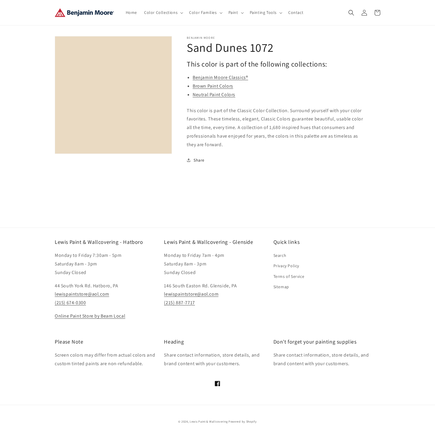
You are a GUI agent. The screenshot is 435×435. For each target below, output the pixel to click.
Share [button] (199, 160)
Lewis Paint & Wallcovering (209, 421)
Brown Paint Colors (213, 86)
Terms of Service (288, 276)
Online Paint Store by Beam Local (90, 316)
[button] (163, 12)
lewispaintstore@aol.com (82, 294)
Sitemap (281, 286)
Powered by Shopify (242, 421)
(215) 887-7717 (179, 302)
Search (279, 255)
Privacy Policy (286, 265)
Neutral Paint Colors (214, 94)
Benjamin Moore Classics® (220, 77)
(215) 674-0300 (70, 302)
